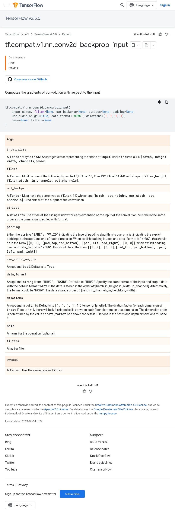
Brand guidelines (101, 462)
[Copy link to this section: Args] (18, 139)
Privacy (23, 485)
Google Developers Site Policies (113, 409)
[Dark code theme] (159, 101)
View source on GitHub (30, 79)
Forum (9, 449)
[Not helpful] (166, 34)
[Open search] (122, 5)
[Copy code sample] (166, 101)
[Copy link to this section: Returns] (22, 360)
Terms (9, 485)
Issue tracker (98, 442)
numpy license (108, 413)
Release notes (99, 449)
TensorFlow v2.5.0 (23, 18)
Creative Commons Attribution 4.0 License (121, 405)
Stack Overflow (100, 456)
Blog (8, 442)
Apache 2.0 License (56, 409)
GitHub (9, 456)
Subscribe (72, 494)
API (27, 34)
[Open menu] (7, 5)
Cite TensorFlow (101, 469)
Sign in (165, 5)
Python (66, 34)
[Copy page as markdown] (146, 45)
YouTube (11, 469)
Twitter (10, 462)
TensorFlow (12, 34)
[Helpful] (160, 34)
